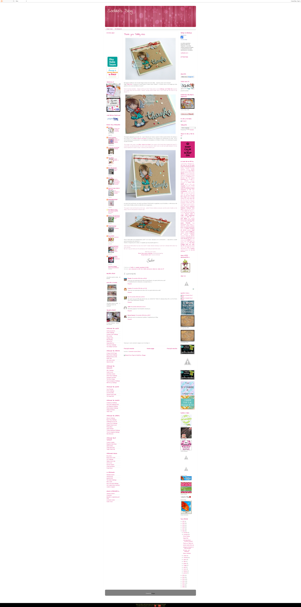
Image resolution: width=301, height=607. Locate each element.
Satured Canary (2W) (111, 394)
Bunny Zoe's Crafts (111, 457)
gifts (185, 205)
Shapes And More (111, 409)
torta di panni (187, 245)
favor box (192, 198)
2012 (183, 581)
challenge (183, 187)
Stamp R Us (109, 341)
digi (186, 195)
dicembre (186, 532)
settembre (186, 557)
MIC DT (189, 217)
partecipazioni (183, 224)
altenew (190, 172)
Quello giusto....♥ (116, 160)
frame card (192, 202)
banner (183, 176)
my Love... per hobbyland (186, 551)
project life (183, 228)
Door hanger (184, 197)
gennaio (185, 573)
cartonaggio (183, 185)
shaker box (187, 235)
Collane (192, 188)
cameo (189, 182)
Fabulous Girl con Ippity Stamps (116, 249)
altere (193, 172)
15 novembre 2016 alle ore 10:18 (139, 288)
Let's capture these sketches (113, 485)
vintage (189, 248)
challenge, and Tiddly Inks (166, 89)
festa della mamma (188, 199)
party (188, 224)
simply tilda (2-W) (111, 447)
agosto (185, 559)
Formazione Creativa (185, 202)
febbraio (185, 571)
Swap (185, 241)
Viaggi (188, 247)
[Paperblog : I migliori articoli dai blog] (113, 120)
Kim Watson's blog (112, 209)
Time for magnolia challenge (113, 432)
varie (185, 247)
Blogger (153, 593)
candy (193, 182)
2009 (183, 586)
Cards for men (110, 372)
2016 (183, 531)
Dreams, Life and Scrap (114, 215)
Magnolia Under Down (111, 444)
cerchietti (192, 185)
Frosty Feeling (186, 536)
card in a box (188, 184)
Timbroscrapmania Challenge (113, 430)
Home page (110, 29)
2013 (183, 579)
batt (186, 176)
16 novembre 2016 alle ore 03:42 (137, 296)
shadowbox (183, 235)
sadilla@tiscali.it (184, 53)
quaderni (187, 228)
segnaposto (186, 234)
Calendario (186, 180)
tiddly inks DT (161, 269)
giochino (188, 205)
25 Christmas (116, 228)
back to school (191, 175)
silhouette (192, 235)
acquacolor (183, 169)
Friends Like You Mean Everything (117, 130)
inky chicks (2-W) (111, 360)
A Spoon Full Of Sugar (112, 353)
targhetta (182, 242)
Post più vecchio (172, 348)
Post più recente (129, 348)
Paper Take (109, 358)
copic (182, 192)
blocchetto (183, 178)
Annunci (182, 175)
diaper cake (183, 195)
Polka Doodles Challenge (112, 408)
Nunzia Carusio (131, 315)
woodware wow (187, 250)
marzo (185, 569)
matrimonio (191, 215)
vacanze (182, 247)
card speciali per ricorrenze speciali (188, 541)
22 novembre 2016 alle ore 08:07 (143, 315)
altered (182, 173)
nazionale (182, 221)
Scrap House (109, 468)
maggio (185, 565)
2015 (183, 575)
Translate (191, 129)
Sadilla (132, 267)
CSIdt (182, 194)
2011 (183, 583)
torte (191, 245)
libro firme (190, 210)
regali (193, 230)
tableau (191, 241)
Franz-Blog (111, 157)
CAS (186, 185)
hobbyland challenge (186, 208)
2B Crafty (183, 165)
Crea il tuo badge (184, 39)
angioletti (187, 173)
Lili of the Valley (110, 392)
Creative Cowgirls (111, 442)
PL (193, 224)
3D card (187, 165)
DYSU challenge (110, 391)
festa (184, 199)
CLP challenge (110, 459)
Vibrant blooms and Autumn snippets (116, 140)
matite (144, 269)
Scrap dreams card (146, 254)
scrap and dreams (111, 466)
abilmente (182, 168)
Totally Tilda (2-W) (111, 449)
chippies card (183, 188)
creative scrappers (111, 487)
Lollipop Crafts (110, 338)
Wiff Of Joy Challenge (112, 382)
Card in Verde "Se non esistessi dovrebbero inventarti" (117, 182)
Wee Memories (110, 433)
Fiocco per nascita (184, 201)
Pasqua (191, 224)
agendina (192, 169)
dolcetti (192, 195)
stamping (182, 240)
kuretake (192, 209)
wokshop (182, 250)
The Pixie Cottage (112, 266)
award (187, 175)
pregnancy (192, 225)
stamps (185, 240)
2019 (183, 525)
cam (186, 182)
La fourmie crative (111, 500)
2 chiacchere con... (190, 163)
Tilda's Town (109, 411)
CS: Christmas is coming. (117, 192)
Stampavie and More (111, 377)
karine (186, 209)
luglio (185, 561)
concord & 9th (191, 191)
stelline (189, 240)
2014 (183, 577)
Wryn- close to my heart (140, 138)
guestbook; (183, 206)
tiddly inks (155, 269)
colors (193, 189)
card (130, 269)
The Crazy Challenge (111, 344)
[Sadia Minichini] (182, 38)
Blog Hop (188, 178)
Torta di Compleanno (117, 258)
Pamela (129, 278)
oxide (190, 221)
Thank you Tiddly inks (188, 543)
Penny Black (109, 426)
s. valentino (186, 231)
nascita (189, 220)
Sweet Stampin (110, 428)
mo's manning (191, 218)
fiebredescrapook (110, 474)
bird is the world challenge (112, 483)
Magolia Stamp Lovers (112, 425)
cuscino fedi (192, 194)
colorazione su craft (135, 269)
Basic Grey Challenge (111, 419)
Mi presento (118, 29)
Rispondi (130, 283)
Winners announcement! (113, 267)
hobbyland (192, 206)
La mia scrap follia (112, 256)
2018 (183, 527)
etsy (193, 197)
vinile (187, 248)
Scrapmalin (109, 495)
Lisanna (130, 288)
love (142, 269)
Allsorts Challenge (111, 418)
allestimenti (187, 172)
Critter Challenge (110, 332)
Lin (128, 296)
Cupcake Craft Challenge (112, 334)
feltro (181, 199)
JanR (129, 306)
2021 (183, 521)
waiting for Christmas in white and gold (188, 548)
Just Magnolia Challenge (112, 406)
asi (184, 175)
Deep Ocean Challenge (112, 355)
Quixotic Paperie (110, 464)
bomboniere (183, 179)
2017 (183, 529)
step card (192, 240)
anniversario (192, 173)
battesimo (189, 176)
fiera (193, 199)
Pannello (188, 223)
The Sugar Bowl (110, 396)
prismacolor (149, 269)
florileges (192, 201)
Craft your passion (111, 330)
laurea (183, 210)
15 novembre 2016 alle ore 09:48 (139, 278)
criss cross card (189, 192)
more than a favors (111, 373)
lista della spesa (187, 212)
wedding (192, 248)
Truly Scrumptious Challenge (113, 381)
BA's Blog (110, 178)
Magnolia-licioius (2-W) (112, 356)
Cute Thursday (110, 389)
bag (181, 176)
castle (189, 185)
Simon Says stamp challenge (145, 253)
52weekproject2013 (189, 166)
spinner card (192, 238)
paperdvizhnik (110, 478)
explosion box (183, 198)
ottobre (185, 555)
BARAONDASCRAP (112, 199)
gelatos (182, 205)
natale (192, 220)
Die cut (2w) (109, 336)
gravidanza (192, 205)
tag (193, 241)
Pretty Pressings (112, 226)
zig (191, 250)
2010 (183, 585)
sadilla (191, 231)
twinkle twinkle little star (188, 545)
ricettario (182, 231)
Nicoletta (110, 127)
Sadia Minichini (183, 35)
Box (192, 179)
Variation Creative (111, 493)
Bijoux (193, 176)
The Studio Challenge (111, 480)
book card (188, 179)
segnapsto (192, 234)
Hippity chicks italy (111, 461)
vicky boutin (192, 247)
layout (186, 210)
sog (193, 237)
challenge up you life (190, 187)
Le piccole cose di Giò (113, 147)
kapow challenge (187, 553)
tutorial (193, 245)
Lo (191, 212)
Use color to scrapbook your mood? (113, 211)
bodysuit (192, 178)
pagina (182, 223)
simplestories (183, 237)
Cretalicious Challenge (112, 402)
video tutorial (183, 248)
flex (190, 201)
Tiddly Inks (129, 84)
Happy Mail (185, 538)
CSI (193, 192)
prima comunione (185, 227)
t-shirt (188, 241)
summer (182, 241)
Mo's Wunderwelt (112, 168)
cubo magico (186, 194)
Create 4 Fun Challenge (112, 423)
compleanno (184, 191)
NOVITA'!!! (116, 237)
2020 (183, 523)
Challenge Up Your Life (112, 421)
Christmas (188, 188)
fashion (188, 198)
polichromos (183, 225)
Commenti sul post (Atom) (135, 351)
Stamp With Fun (110, 343)
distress (189, 195)
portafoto (188, 225)
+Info (159, 605)
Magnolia (187, 213)
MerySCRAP (111, 236)
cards (193, 184)
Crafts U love (110, 501)
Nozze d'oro (187, 221)
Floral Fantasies (112, 137)
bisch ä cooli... (115, 170)
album (189, 171)
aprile (185, 567)
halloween (187, 206)
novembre (186, 534)
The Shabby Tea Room (112, 346)
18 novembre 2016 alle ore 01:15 (138, 306)
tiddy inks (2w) (110, 362)
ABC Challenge (110, 370)
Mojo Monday (110, 339)
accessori (187, 168)
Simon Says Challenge (112, 375)
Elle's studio (109, 481)
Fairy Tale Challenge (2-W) (113, 404)
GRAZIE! (116, 148)
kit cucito (188, 209)
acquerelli (188, 169)
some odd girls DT (185, 238)
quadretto (189, 230)
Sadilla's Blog (119, 11)
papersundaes (110, 445)
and (185, 173)
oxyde (193, 221)
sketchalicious (189, 237)
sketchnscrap (110, 476)
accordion (192, 168)
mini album (184, 218)
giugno (185, 563)
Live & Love (109, 462)
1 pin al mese (183, 163)
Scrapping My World (113, 246)
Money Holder (184, 220)
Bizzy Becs (109, 455)
